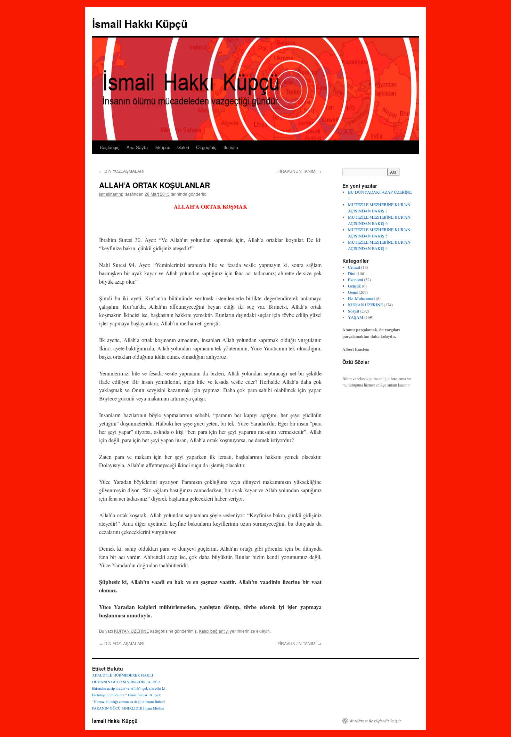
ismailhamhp (111, 194)
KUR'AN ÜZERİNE (131, 631)
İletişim (231, 147)
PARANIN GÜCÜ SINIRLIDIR (117, 708)
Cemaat (354, 267)
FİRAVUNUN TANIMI (299, 171)
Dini (351, 273)
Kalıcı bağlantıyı (214, 631)
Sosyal (353, 311)
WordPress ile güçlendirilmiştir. (375, 720)
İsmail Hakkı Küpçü (139, 23)
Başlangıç (110, 147)
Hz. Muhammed (361, 298)
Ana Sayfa (137, 147)
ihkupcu (162, 147)
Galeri (183, 147)
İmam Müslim (153, 708)
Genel (353, 292)
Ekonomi (355, 279)
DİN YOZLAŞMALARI (121, 171)
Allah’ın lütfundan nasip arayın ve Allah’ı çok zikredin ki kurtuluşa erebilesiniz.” (128, 688)
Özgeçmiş (206, 147)
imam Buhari (155, 701)
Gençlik (354, 286)
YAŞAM (355, 317)
